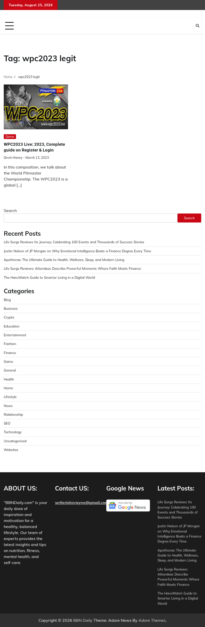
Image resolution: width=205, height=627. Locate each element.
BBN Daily (82, 620)
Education (12, 326)
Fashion (10, 344)
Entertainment (15, 335)
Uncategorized (15, 441)
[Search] (197, 26)
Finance (10, 352)
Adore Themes (152, 620)
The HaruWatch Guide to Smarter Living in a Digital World (49, 277)
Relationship (13, 414)
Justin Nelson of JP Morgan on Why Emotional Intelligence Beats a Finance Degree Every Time (77, 251)
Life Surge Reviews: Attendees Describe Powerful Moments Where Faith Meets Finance (72, 268)
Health (9, 379)
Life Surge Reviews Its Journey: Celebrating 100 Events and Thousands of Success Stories (74, 242)
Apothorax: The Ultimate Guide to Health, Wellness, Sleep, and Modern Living (64, 260)
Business (11, 308)
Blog (7, 300)
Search (10, 210)
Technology (13, 432)
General (10, 370)
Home (8, 388)
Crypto (9, 317)
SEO (7, 423)
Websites (11, 450)
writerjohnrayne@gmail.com (81, 502)
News (8, 406)
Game (10, 136)
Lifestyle (10, 396)
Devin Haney (13, 158)
